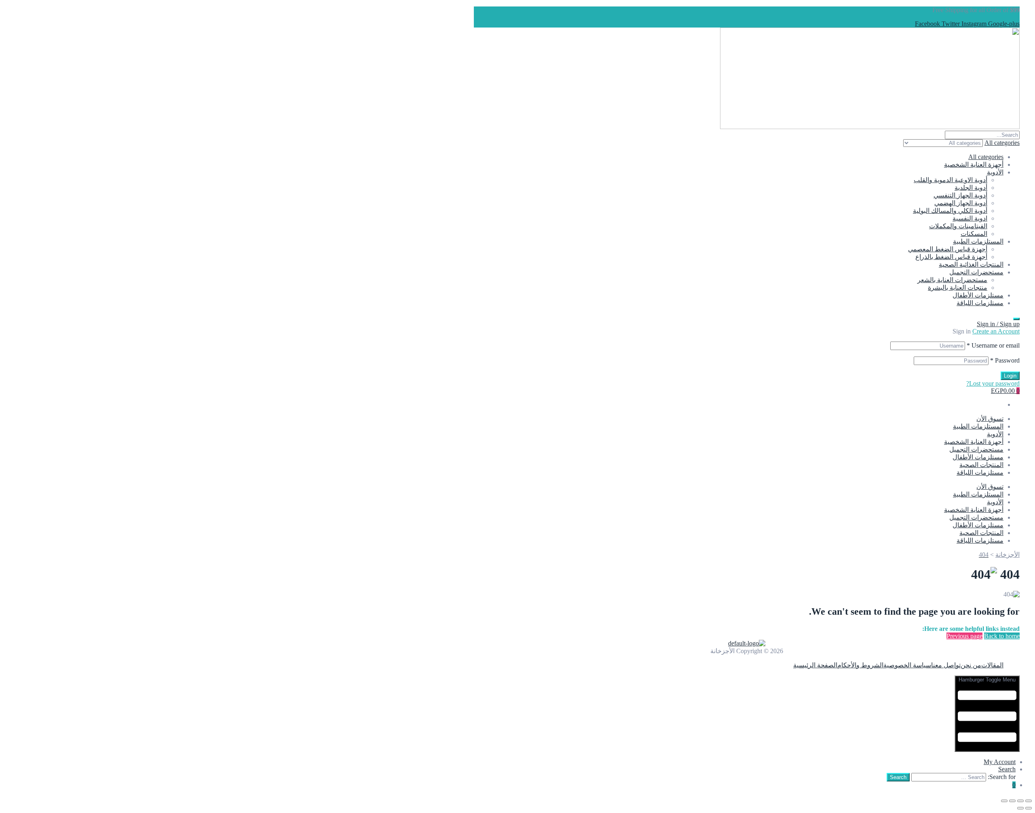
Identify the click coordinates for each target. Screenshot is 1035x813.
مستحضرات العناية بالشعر (952, 279)
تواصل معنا (946, 665)
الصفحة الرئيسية (815, 665)
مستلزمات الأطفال (978, 295)
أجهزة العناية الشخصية (973, 164)
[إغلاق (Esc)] (1004, 801)
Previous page (964, 636)
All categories (985, 156)
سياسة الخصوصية (907, 665)
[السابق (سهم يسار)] (1028, 808)
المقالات (992, 665)
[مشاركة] (1012, 801)
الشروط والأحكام (860, 665)
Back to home (1002, 636)
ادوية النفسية (970, 218)
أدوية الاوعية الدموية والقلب (950, 179)
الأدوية (995, 172)
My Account (1000, 761)
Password (1005, 360)
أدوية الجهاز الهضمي (960, 203)
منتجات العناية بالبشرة (957, 287)
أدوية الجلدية (971, 187)
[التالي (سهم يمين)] (1020, 808)
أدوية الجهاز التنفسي (960, 195)
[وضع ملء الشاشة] (1020, 801)
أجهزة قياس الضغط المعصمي (947, 249)
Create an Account (996, 331)
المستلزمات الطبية (978, 241)
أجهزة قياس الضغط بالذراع (951, 256)
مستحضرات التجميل (976, 272)
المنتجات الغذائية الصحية (971, 264)
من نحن (971, 665)
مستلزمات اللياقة (980, 302)
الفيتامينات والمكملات (958, 226)
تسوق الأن (989, 418)
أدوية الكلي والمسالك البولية (950, 210)
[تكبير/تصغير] (1028, 801)
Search (1007, 769)
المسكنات (974, 233)
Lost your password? (993, 383)
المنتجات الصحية (981, 464)
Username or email (993, 345)
